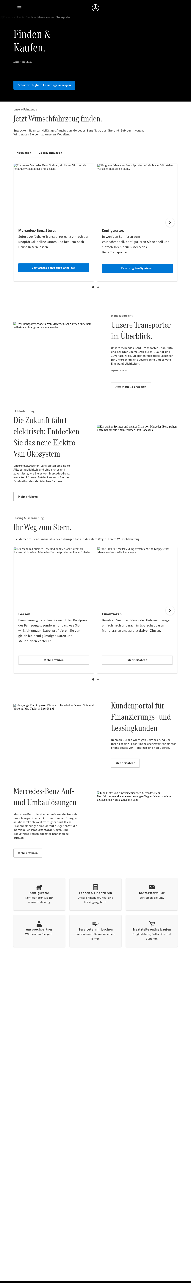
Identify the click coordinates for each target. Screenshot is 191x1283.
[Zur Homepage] (95, 8)
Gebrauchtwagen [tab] (50, 153)
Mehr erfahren (28, 497)
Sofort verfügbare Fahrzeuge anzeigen (44, 85)
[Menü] (19, 7)
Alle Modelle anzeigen (130, 387)
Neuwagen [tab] (24, 153)
